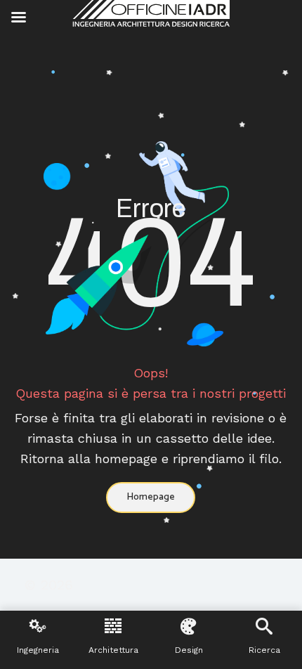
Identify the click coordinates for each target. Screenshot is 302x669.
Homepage (150, 497)
